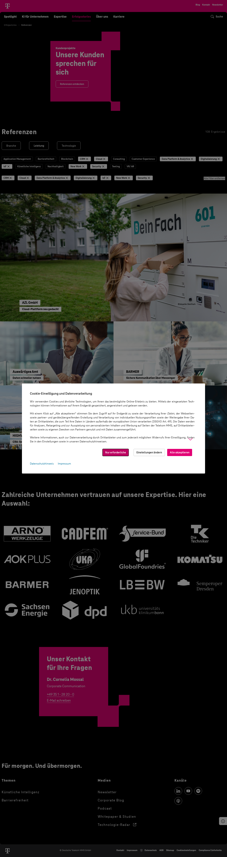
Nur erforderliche (115, 452)
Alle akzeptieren (179, 452)
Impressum (64, 463)
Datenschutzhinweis (42, 463)
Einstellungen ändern (149, 452)
